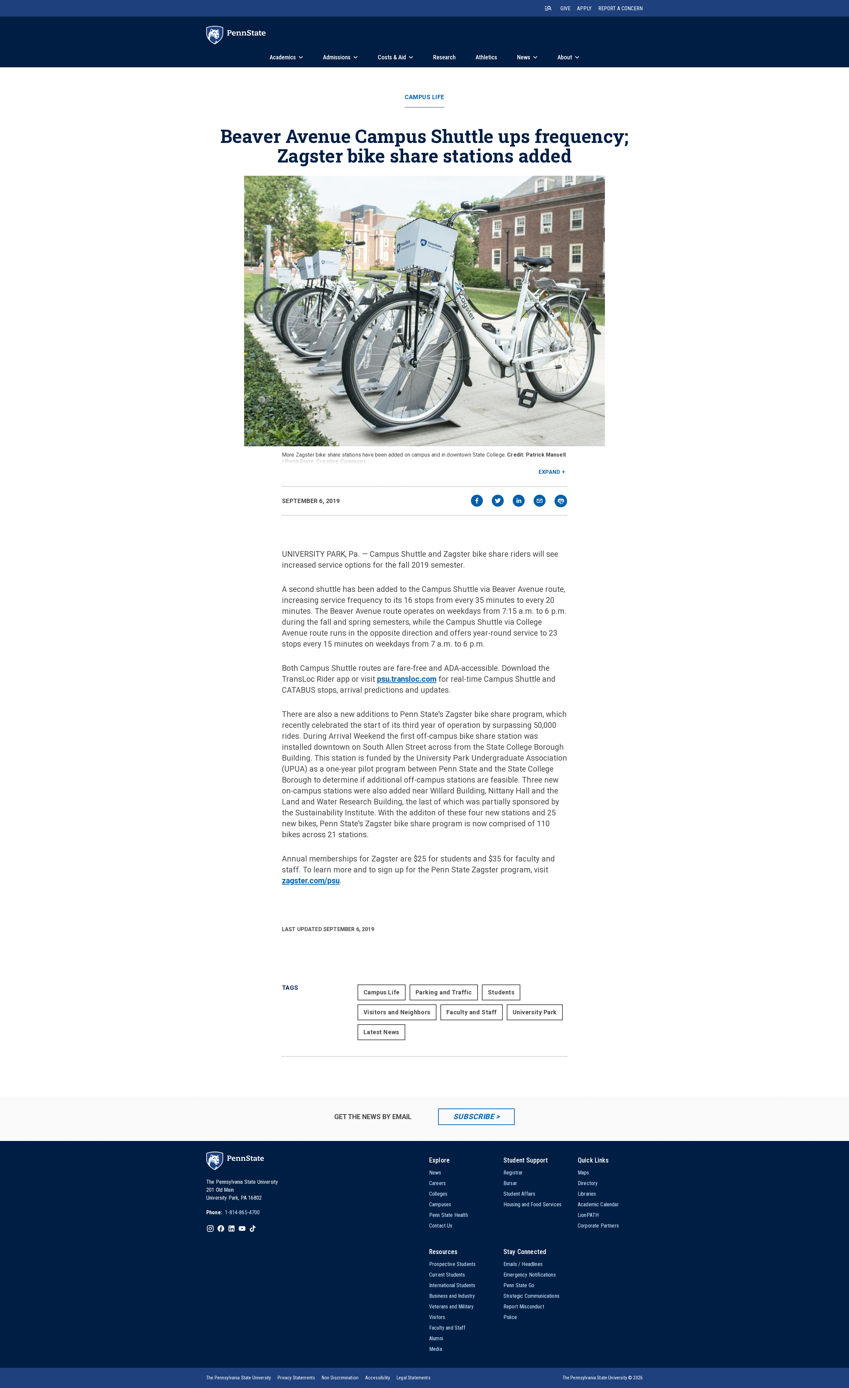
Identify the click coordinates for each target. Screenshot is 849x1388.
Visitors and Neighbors (396, 1012)
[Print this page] (561, 501)
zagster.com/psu (311, 880)
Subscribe (473, 1116)
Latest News (381, 1032)
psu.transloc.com (406, 679)
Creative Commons (341, 461)
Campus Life (424, 97)
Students (501, 992)
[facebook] (477, 501)
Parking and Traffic (444, 992)
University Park (535, 1012)
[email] (540, 501)
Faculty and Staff (471, 1012)
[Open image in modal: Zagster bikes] (424, 311)
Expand (549, 472)
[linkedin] (519, 501)
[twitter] (498, 501)
